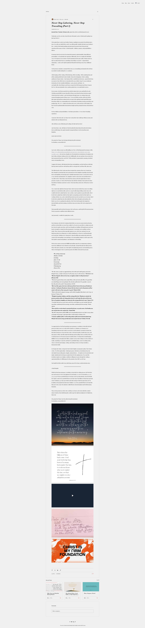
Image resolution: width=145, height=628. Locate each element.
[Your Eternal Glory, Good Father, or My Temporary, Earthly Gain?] (72, 586)
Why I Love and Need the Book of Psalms (53, 594)
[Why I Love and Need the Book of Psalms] (54, 586)
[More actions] (92, 19)
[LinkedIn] (73, 621)
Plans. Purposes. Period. (89, 593)
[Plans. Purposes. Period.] (91, 586)
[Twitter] (71, 621)
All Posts (47, 11)
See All (98, 580)
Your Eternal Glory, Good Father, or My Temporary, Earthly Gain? (72, 594)
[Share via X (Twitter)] (54, 570)
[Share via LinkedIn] (57, 570)
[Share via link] (60, 570)
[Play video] (72, 495)
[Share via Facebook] (52, 570)
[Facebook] (70, 621)
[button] (97, 11)
